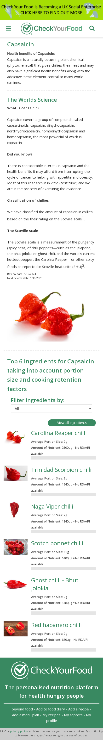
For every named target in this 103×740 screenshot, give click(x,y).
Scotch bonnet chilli (57, 543)
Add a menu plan (25, 714)
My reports (73, 714)
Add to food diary (50, 709)
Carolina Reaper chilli (59, 433)
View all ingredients (72, 422)
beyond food (22, 709)
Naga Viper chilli (52, 506)
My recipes (51, 714)
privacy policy (19, 731)
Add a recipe (78, 709)
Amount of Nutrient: (46, 447)
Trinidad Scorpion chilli (61, 469)
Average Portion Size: (47, 441)
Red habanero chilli (56, 625)
